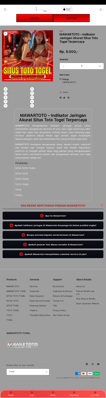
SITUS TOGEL (12, 306)
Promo (11, 395)
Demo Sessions (37, 296)
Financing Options (38, 306)
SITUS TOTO (12, 301)
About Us (80, 286)
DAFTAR (71, 18)
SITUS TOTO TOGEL (15, 296)
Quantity (63, 59)
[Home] (43, 9)
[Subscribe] (46, 372)
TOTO (9, 315)
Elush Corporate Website (87, 304)
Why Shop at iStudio (85, 299)
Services (34, 286)
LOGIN (34, 18)
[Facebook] (61, 98)
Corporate (34, 291)
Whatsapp (74, 395)
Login (32, 395)
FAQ (55, 306)
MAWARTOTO (12, 286)
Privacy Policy (59, 310)
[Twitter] (65, 98)
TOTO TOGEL (12, 310)
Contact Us (58, 301)
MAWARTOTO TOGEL (16, 291)
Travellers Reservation (40, 315)
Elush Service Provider (40, 301)
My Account (58, 286)
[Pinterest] (69, 98)
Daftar (53, 395)
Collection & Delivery (63, 291)
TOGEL (9, 320)
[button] (5, 9)
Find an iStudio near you (85, 292)
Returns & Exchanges (63, 296)
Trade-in (33, 310)
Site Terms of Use (61, 315)
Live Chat (95, 395)
